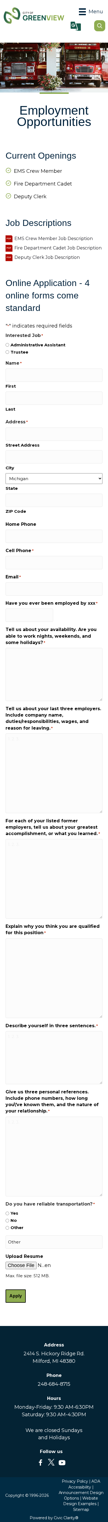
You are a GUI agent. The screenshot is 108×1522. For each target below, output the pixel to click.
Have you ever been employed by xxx (51, 603)
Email (13, 577)
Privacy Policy (75, 1481)
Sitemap (81, 1509)
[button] (40, 1462)
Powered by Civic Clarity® (54, 1517)
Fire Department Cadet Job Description (58, 248)
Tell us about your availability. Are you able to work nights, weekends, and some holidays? (51, 636)
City (10, 467)
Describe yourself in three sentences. (52, 1025)
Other (17, 1227)
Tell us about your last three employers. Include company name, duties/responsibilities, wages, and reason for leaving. (53, 718)
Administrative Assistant (38, 344)
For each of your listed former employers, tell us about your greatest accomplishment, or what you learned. (53, 827)
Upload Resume (24, 1256)
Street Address (23, 445)
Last (10, 409)
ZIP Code (16, 511)
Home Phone (21, 524)
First (11, 386)
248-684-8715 (54, 1384)
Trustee (19, 352)
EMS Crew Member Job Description (53, 238)
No (14, 1220)
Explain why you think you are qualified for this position (53, 929)
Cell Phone (20, 550)
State (12, 488)
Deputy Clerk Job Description (47, 257)
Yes (14, 1213)
